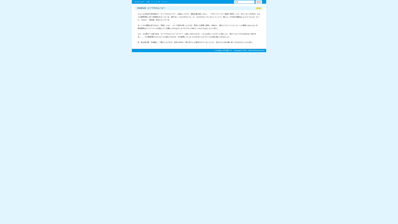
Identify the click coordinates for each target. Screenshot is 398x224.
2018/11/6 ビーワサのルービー (151, 8)
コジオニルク (139, 2)
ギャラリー (165, 2)
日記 (148, 2)
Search (258, 2)
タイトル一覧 (155, 2)
